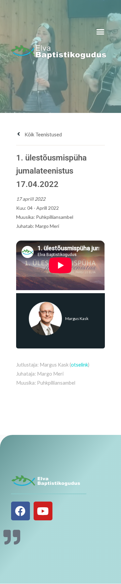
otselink (79, 365)
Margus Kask (76, 318)
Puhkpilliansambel (54, 217)
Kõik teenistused (43, 134)
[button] (100, 31)
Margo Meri (47, 226)
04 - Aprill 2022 (43, 208)
